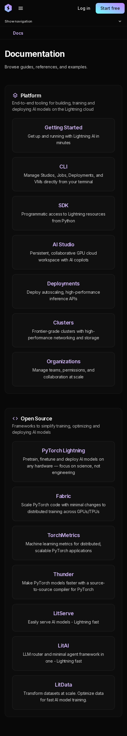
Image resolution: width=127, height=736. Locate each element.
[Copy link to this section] (71, 54)
